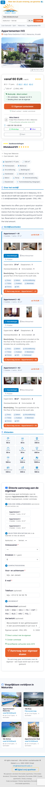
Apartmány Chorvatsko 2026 (27, 776)
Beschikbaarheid (27, 256)
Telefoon (13, 590)
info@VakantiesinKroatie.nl (22, 766)
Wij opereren (8, 774)
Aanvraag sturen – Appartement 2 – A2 (22, 360)
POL (27, 614)
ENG (14, 610)
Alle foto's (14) (38, 70)
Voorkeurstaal (15, 606)
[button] (22, 146)
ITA (27, 610)
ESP (34, 610)
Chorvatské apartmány (22, 783)
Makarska (21, 25)
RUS (14, 614)
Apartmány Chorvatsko (31, 781)
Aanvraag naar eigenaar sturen (24, 652)
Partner (21, 781)
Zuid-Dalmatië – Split (8, 25)
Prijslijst (9, 259)
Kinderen (13, 555)
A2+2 (26, 84)
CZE (7, 610)
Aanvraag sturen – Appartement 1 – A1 (21, 291)
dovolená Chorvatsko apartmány (22, 774)
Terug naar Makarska (11, 153)
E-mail (8, 580)
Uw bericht (14, 618)
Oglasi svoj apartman (26, 769)
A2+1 (20, 84)
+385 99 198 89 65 (14, 125)
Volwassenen (12, 545)
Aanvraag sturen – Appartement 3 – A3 (22, 425)
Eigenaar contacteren (23, 106)
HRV (20, 614)
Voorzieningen (12, 256)
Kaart (23, 134)
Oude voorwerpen (12, 781)
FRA (7, 614)
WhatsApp (15, 129)
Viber (34, 129)
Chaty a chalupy (27, 778)
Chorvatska (13, 776)
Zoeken (39, 21)
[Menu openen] (3, 2)
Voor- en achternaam (15, 570)
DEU (21, 610)
